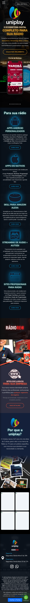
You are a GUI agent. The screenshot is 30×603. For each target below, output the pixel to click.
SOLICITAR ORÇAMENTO (15, 52)
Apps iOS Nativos (15, 166)
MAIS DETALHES (15, 405)
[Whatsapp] (26, 597)
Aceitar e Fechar (15, 600)
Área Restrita (22, 4)
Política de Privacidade (21, 596)
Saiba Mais (15, 148)
